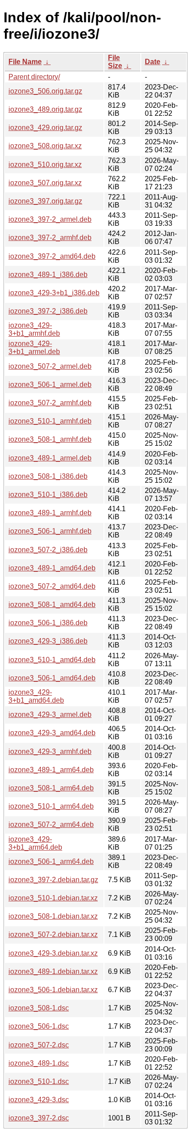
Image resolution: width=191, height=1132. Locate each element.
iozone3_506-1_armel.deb (50, 384)
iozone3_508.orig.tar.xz (45, 146)
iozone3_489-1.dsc (38, 1063)
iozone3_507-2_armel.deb (50, 366)
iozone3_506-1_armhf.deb (50, 531)
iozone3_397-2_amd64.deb (52, 256)
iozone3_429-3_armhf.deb (50, 751)
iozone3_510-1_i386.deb (48, 494)
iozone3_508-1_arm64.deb (51, 788)
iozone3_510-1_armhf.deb (50, 421)
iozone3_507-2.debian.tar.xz (53, 934)
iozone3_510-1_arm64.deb (51, 806)
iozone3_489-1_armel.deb (50, 458)
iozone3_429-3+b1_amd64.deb (36, 696)
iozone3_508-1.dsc (38, 1008)
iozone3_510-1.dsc (38, 1081)
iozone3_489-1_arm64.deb (51, 770)
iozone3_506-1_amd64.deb (52, 678)
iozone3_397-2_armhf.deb (50, 237)
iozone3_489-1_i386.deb (48, 274)
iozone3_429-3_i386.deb (48, 641)
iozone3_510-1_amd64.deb (52, 660)
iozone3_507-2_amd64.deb (52, 586)
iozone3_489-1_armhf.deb (50, 513)
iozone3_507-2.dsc (38, 1045)
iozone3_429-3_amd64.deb (52, 733)
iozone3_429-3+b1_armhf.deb (34, 329)
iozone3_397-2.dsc (38, 1118)
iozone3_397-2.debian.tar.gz (53, 880)
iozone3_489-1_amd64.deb (52, 568)
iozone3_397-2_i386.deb (48, 311)
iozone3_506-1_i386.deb (48, 623)
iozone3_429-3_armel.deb (50, 714)
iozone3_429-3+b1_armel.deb (34, 347)
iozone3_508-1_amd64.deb (52, 604)
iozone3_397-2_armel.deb (50, 219)
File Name (25, 61)
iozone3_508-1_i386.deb (48, 476)
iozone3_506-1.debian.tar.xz (53, 990)
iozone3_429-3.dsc (38, 1099)
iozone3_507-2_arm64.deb (51, 824)
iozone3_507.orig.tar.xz (45, 183)
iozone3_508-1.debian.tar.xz (53, 916)
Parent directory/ (34, 77)
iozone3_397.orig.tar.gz (45, 201)
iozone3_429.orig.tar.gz (45, 127)
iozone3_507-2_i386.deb (48, 550)
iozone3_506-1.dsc (38, 1026)
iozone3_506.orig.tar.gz (45, 91)
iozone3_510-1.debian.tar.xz (53, 898)
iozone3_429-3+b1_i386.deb (53, 293)
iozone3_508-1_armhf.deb (50, 439)
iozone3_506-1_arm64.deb (51, 861)
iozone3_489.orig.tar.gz (45, 109)
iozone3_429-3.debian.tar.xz (53, 953)
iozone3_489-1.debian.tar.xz (53, 971)
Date (152, 61)
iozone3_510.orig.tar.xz (45, 164)
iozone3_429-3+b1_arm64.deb (35, 843)
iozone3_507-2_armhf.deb (50, 403)
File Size (115, 61)
